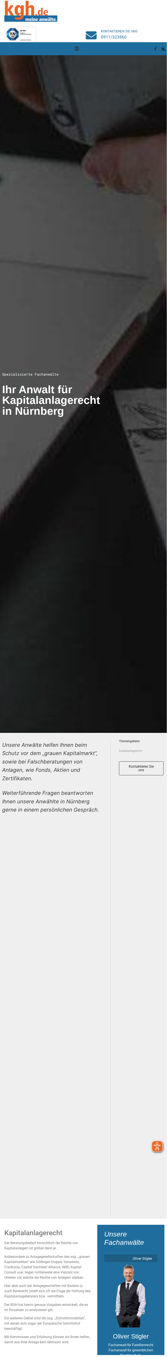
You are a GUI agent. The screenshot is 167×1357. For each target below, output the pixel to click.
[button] (76, 49)
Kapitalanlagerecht (130, 750)
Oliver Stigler (131, 1336)
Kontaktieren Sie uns (119, 31)
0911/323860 (114, 37)
